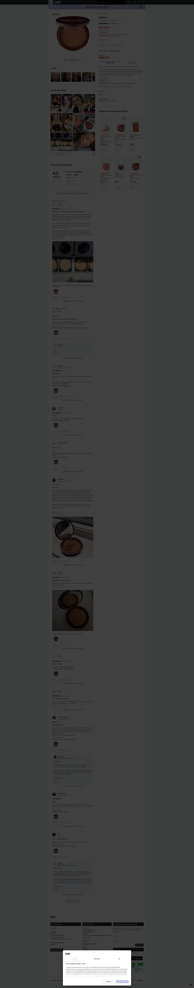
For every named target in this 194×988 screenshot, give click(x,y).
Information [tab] (97, 959)
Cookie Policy (120, 976)
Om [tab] (119, 959)
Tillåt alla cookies (122, 981)
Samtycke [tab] (74, 959)
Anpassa (108, 981)
